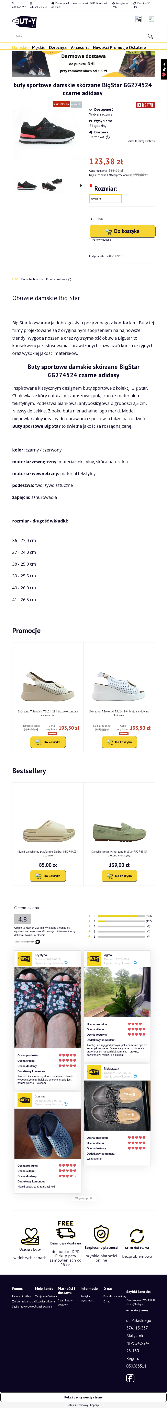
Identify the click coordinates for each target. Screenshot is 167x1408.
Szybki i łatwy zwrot (23, 1306)
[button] (81, 185)
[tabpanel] (83, 448)
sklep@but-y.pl (38, 7)
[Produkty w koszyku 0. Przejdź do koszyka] (139, 19)
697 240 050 (19, 7)
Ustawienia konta (45, 1301)
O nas (106, 1301)
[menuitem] (22, 49)
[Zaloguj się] (151, 19)
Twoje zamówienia (46, 1296)
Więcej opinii (83, 1198)
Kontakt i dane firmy (114, 1296)
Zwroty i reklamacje (23, 1301)
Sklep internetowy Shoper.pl (84, 1405)
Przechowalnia (43, 1306)
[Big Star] (145, 105)
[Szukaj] (150, 36)
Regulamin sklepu (22, 1296)
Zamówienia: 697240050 (140, 1300)
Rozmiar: (103, 188)
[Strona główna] (24, 22)
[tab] (16, 279)
